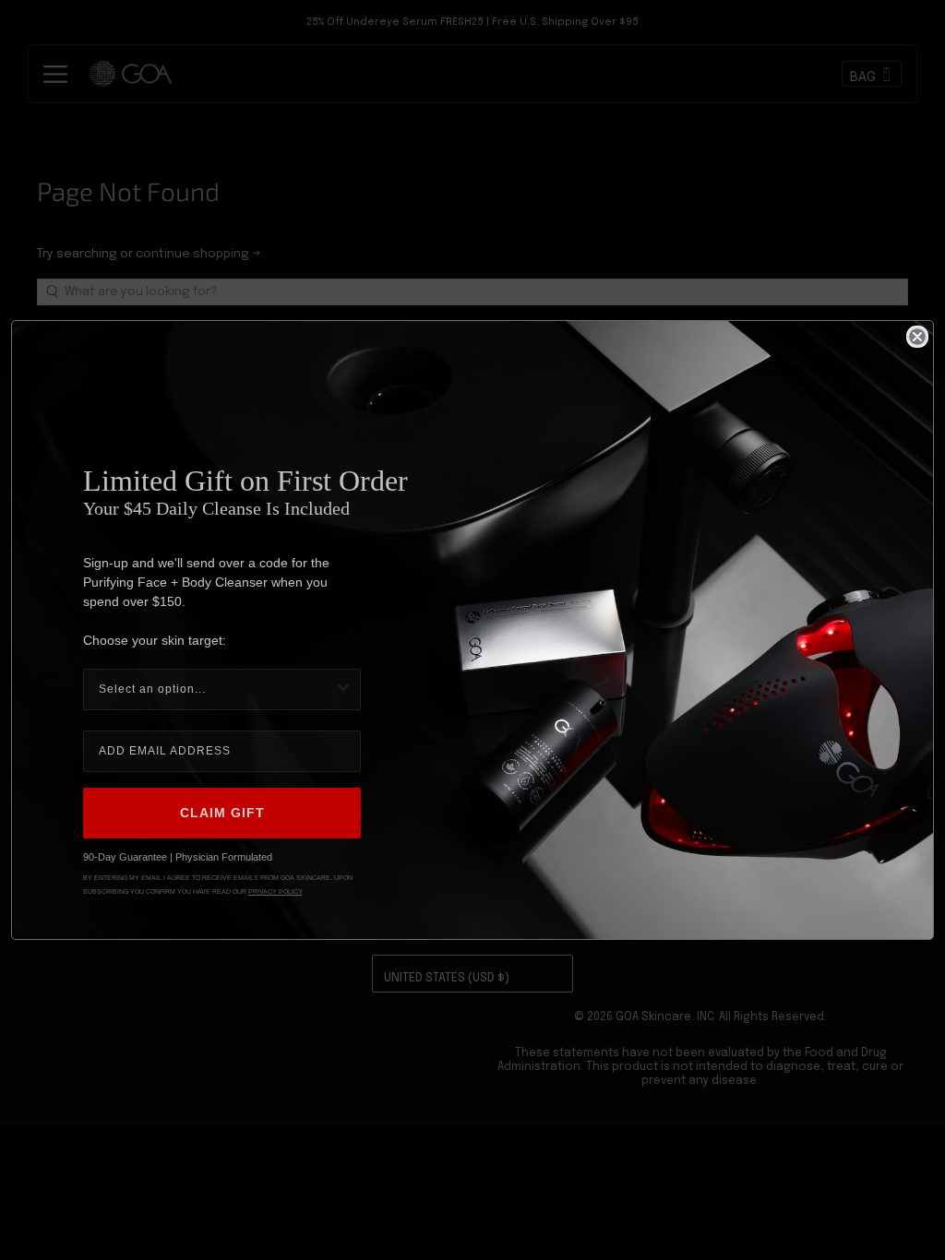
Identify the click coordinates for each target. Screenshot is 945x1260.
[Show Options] (343, 689)
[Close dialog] (917, 336)
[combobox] (216, 689)
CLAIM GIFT (222, 812)
